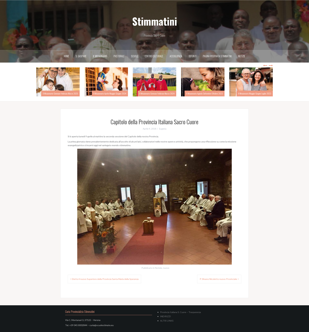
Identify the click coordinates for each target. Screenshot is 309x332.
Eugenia (162, 128)
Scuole (134, 56)
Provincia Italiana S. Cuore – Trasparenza (180, 312)
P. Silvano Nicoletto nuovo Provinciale (218, 279)
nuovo (166, 268)
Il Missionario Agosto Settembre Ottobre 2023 (252, 93)
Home (66, 56)
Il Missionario (100, 56)
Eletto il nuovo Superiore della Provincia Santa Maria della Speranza (105, 279)
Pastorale (119, 56)
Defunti (192, 56)
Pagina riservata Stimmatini (217, 56)
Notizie (241, 56)
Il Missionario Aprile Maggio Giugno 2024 (158, 93)
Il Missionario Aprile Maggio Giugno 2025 (61, 93)
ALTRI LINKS (166, 320)
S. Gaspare (81, 56)
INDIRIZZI (165, 316)
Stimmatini (154, 21)
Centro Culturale (154, 56)
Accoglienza (176, 56)
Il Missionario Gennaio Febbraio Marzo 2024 (205, 93)
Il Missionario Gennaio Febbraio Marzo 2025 (108, 93)
